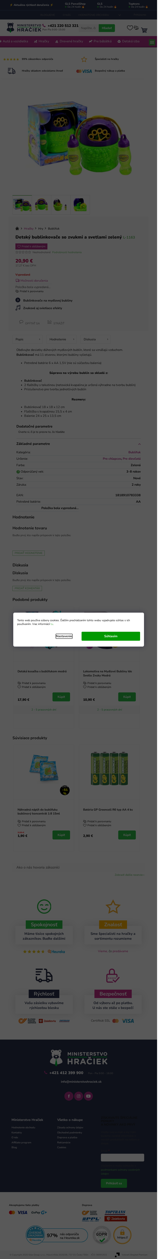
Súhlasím (110, 636)
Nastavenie (64, 636)
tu (52, 624)
